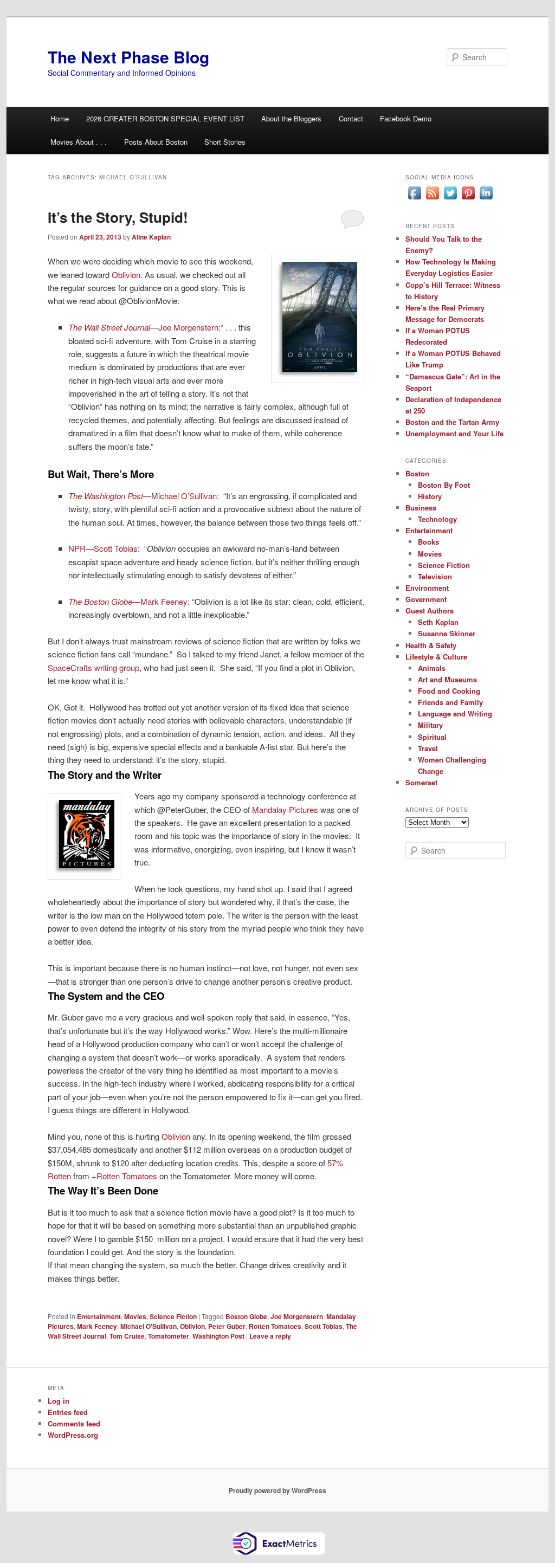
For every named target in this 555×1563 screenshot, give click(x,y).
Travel (428, 748)
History (430, 496)
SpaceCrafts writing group (93, 667)
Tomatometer (168, 1336)
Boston (417, 473)
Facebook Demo (405, 118)
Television (435, 576)
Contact (351, 118)
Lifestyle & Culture (436, 656)
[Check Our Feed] (432, 199)
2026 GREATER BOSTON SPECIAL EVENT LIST (165, 118)
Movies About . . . (78, 142)
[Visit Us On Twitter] (450, 199)
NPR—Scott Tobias (103, 548)
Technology (437, 519)
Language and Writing (455, 713)
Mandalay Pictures (285, 809)
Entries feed (68, 1412)
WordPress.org (73, 1435)
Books (428, 542)
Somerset (421, 782)
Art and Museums (447, 679)
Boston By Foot (444, 485)
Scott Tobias (324, 1326)
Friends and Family (450, 702)
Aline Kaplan (151, 237)
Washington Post (218, 1336)
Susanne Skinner (446, 633)
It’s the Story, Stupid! (118, 217)
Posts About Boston (156, 142)
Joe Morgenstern (296, 1316)
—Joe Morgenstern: (144, 327)
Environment (427, 588)
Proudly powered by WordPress (277, 1490)
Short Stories (225, 142)
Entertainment (99, 1316)
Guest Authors (429, 610)
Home (59, 118)
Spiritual (432, 737)
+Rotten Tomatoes (124, 1175)
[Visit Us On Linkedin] (486, 199)
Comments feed (74, 1423)
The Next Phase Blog (128, 56)
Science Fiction (173, 1316)
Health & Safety (430, 645)
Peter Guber (227, 1326)
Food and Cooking (449, 691)
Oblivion (126, 274)
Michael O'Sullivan (148, 1326)
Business (420, 507)
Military (430, 725)
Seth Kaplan (438, 622)
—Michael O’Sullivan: (144, 495)
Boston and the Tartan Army (452, 422)
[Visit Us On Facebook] (414, 199)
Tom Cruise (127, 1336)
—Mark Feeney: (129, 601)
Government (426, 599)
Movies (135, 1316)
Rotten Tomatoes (275, 1326)
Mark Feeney (97, 1326)
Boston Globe (246, 1316)
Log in (58, 1401)
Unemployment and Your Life (454, 433)
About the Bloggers (291, 118)
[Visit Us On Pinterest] (468, 199)
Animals (432, 668)
